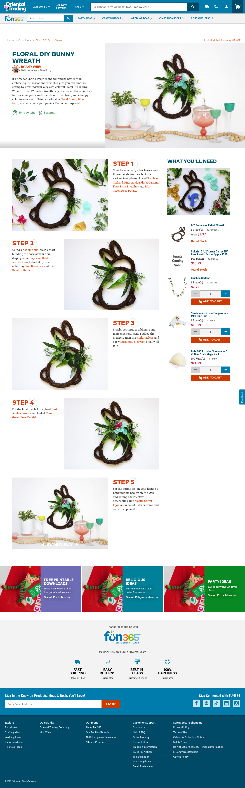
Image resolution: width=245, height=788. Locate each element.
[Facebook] (196, 703)
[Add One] (225, 293)
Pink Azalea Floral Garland (141, 182)
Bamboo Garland (22, 270)
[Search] (193, 7)
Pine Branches (33, 266)
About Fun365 (93, 727)
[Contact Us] (216, 6)
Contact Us (139, 727)
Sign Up (111, 704)
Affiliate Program (95, 742)
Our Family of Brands (97, 732)
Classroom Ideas (14, 742)
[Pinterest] (206, 703)
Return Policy (140, 742)
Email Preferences (143, 766)
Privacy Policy (181, 727)
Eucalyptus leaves (132, 342)
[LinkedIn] (226, 703)
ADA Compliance (142, 761)
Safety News (180, 742)
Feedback (242, 397)
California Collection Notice (188, 737)
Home (10, 40)
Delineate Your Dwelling (36, 70)
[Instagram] (236, 703)
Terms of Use (180, 732)
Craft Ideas (24, 40)
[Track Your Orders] (207, 6)
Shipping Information (145, 746)
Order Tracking (141, 737)
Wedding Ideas (13, 737)
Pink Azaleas (145, 337)
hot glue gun (31, 250)
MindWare (45, 732)
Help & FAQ (139, 732)
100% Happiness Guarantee (101, 737)
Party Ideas (11, 727)
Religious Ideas (13, 746)
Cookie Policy (181, 756)
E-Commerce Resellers (185, 751)
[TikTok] (216, 703)
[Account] (226, 6)
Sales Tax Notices (142, 751)
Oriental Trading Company (54, 727)
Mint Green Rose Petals (132, 188)
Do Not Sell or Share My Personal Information (198, 746)
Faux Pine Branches (126, 186)
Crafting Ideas (12, 732)
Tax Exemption (141, 756)
